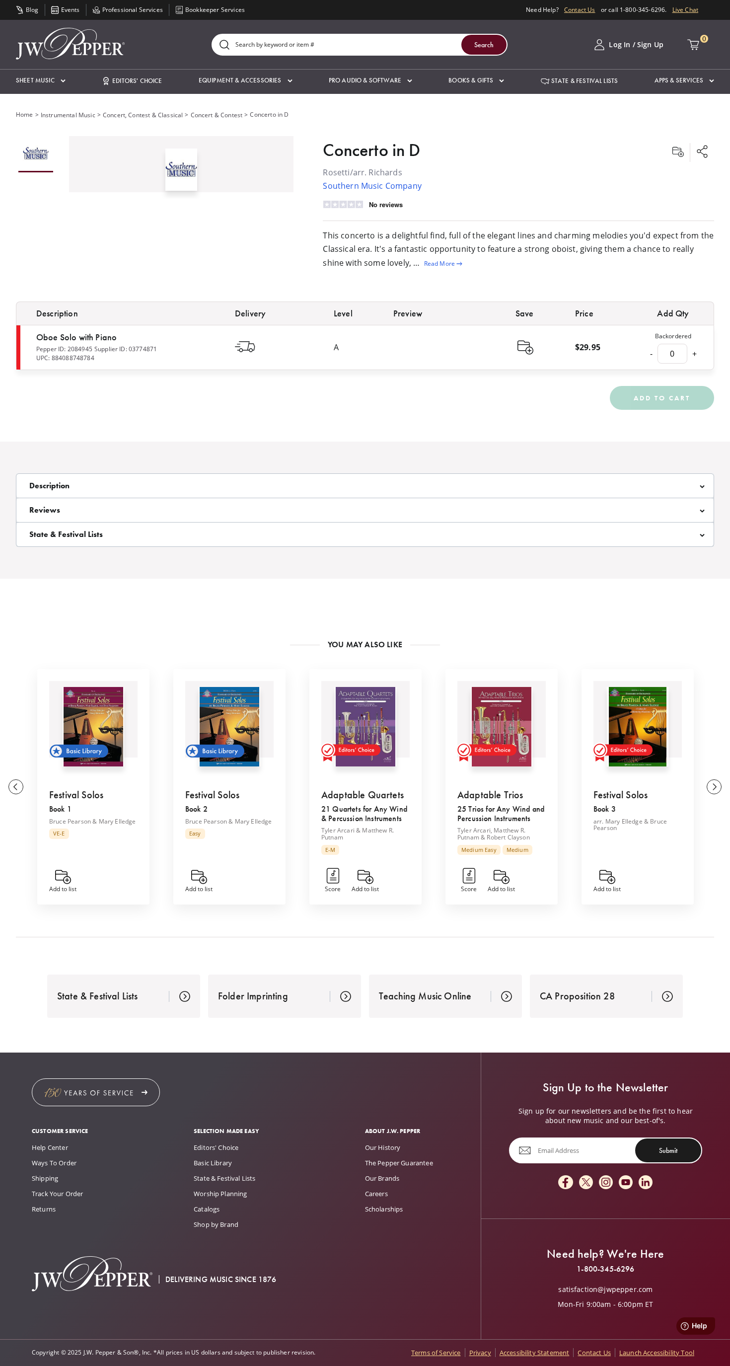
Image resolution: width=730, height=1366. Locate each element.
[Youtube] (626, 1183)
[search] (224, 45)
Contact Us (579, 9)
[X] (586, 1183)
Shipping (45, 1178)
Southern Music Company (372, 185)
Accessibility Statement (535, 1352)
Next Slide (714, 786)
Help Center (50, 1147)
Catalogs (206, 1209)
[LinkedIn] (646, 1183)
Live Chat (685, 9)
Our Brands (382, 1178)
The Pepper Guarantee (399, 1162)
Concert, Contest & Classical (143, 115)
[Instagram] (606, 1183)
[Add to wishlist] (678, 152)
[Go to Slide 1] (35, 154)
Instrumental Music (68, 115)
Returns (44, 1209)
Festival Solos (76, 794)
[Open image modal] (181, 173)
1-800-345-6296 (605, 1269)
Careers (376, 1193)
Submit (668, 1150)
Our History (383, 1147)
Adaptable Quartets (362, 794)
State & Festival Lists (225, 1178)
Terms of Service (436, 1352)
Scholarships (384, 1209)
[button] (41, 80)
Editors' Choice (216, 1147)
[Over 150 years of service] (96, 1092)
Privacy (480, 1352)
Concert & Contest (217, 115)
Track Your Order (57, 1193)
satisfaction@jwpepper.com (605, 1289)
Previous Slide (15, 786)
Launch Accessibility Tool (656, 1352)
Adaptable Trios (490, 794)
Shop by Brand (216, 1224)
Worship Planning (220, 1193)
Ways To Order (54, 1162)
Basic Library (213, 1162)
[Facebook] (565, 1183)
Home (24, 114)
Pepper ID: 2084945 (64, 349)
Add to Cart (662, 397)
